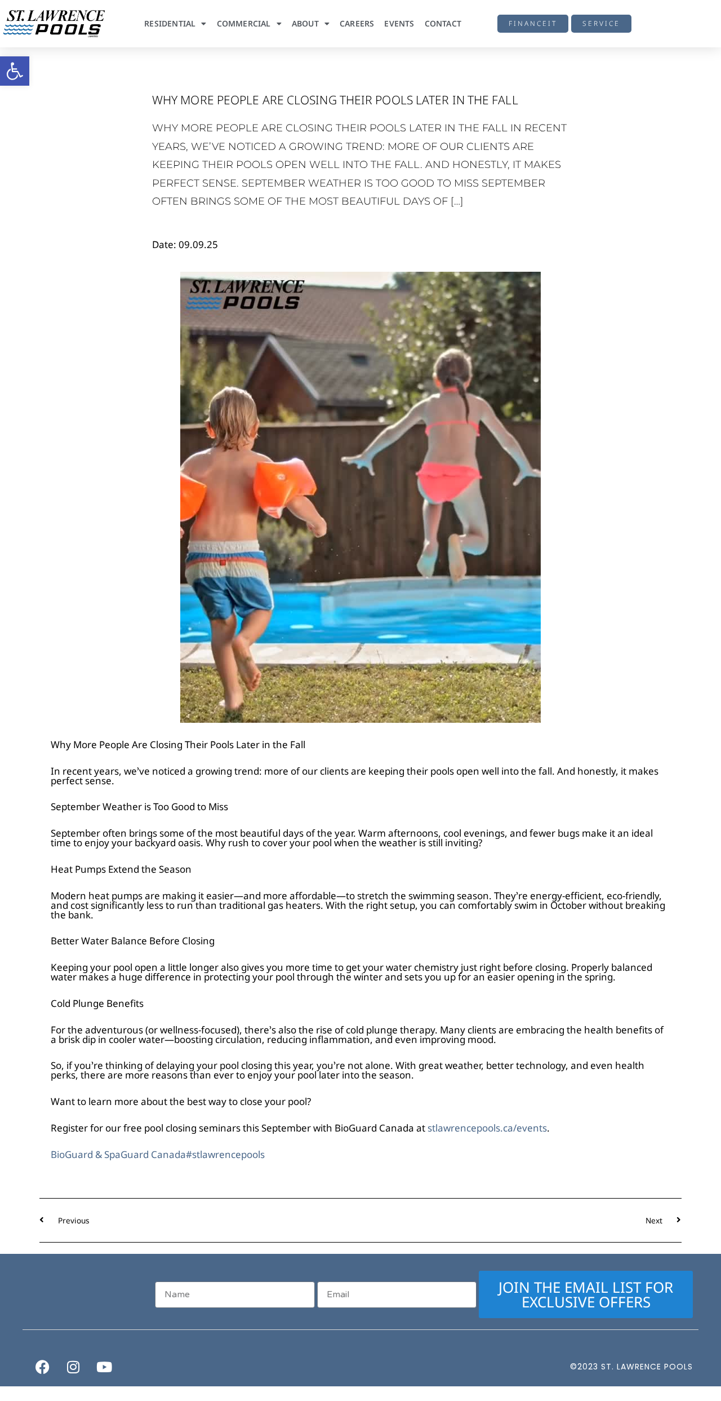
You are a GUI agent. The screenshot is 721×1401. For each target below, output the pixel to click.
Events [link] (399, 23)
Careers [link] (357, 23)
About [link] (305, 23)
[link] (14, 71)
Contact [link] (443, 23)
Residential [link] (169, 23)
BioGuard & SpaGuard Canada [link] (118, 1154)
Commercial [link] (244, 23)
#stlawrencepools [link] (225, 1154)
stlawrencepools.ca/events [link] (487, 1127)
